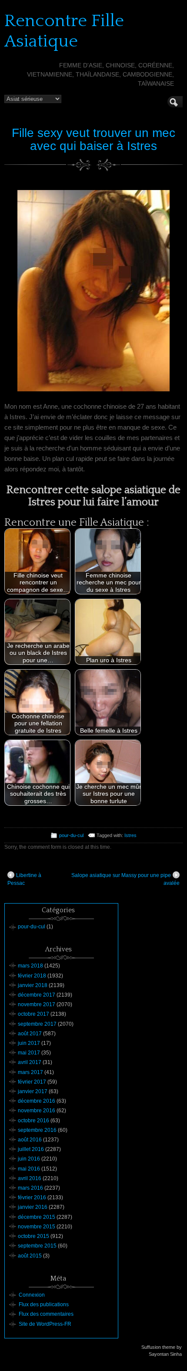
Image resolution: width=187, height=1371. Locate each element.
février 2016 (32, 1197)
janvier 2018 (32, 985)
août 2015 (30, 1256)
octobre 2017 (33, 1014)
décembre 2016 (36, 1101)
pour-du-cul (71, 835)
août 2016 (30, 1140)
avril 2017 (29, 1062)
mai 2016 (29, 1169)
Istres (130, 835)
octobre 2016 (33, 1120)
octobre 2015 (33, 1236)
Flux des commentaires (46, 1314)
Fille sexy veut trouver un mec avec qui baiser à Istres (93, 139)
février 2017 (32, 1082)
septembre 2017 (37, 1024)
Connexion (32, 1295)
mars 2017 (30, 1072)
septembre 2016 (37, 1130)
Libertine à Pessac (24, 879)
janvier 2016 (32, 1207)
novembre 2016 (36, 1110)
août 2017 (30, 1034)
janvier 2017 (32, 1091)
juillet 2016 (31, 1149)
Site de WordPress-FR (45, 1324)
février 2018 (32, 976)
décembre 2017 (36, 995)
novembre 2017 (36, 1004)
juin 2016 (29, 1159)
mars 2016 (30, 1188)
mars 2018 (30, 966)
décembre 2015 (36, 1217)
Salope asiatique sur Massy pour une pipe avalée (125, 879)
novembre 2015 (36, 1227)
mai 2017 (29, 1053)
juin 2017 (29, 1043)
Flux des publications (44, 1304)
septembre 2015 (37, 1246)
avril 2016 (29, 1178)
